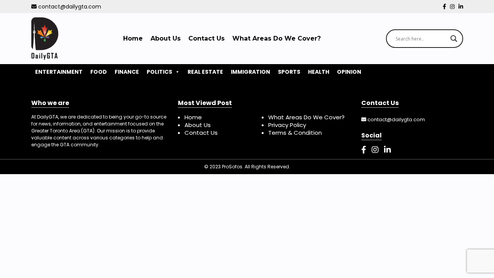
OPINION (349, 72)
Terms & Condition (295, 133)
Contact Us (206, 38)
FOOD (98, 72)
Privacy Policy (287, 125)
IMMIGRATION (250, 72)
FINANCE (127, 72)
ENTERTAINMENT (59, 72)
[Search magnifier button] (453, 38)
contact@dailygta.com (69, 6)
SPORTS (289, 72)
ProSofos (232, 166)
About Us (166, 38)
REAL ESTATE (205, 72)
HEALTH (318, 72)
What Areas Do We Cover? (276, 38)
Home (133, 38)
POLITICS (159, 72)
